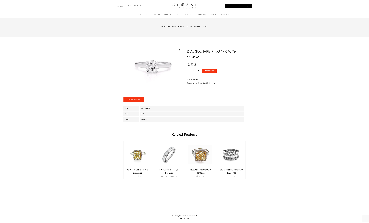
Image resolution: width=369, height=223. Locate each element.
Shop (147, 15)
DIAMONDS (207, 83)
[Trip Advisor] (184, 218)
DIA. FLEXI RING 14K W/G (168, 170)
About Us (213, 15)
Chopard (157, 15)
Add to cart (209, 71)
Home (139, 15)
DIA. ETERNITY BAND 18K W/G (231, 170)
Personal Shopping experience (238, 6)
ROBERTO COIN (201, 15)
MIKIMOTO (188, 15)
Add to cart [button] (137, 179)
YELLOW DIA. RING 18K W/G (137, 170)
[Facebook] (181, 218)
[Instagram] (187, 218)
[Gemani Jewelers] (184, 6)
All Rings (199, 83)
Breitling (167, 15)
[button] (179, 50)
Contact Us (225, 15)
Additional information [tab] (133, 100)
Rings (214, 83)
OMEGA (177, 15)
